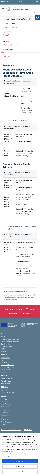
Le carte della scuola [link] (7, 367)
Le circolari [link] (4, 401)
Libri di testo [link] (5, 415)
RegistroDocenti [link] (6, 410)
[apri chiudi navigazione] (3, 9)
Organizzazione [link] (6, 369)
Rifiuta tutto (20, 472)
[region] (20, 454)
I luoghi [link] (3, 360)
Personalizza (20, 466)
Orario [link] (6, 35)
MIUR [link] (3, 337)
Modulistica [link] (4, 417)
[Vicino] (38, 434)
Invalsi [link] (3, 349)
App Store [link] (14, 313)
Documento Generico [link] (10, 45)
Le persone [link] (4, 362)
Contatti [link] (4, 424)
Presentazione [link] (5, 358)
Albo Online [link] (5, 406)
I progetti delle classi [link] (7, 392)
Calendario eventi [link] (6, 404)
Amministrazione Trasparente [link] (11, 430)
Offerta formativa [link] (6, 390)
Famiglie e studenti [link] (7, 381)
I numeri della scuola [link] (7, 365)
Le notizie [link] (4, 399)
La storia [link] (4, 372)
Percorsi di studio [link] (6, 383)
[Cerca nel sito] (35, 13)
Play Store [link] (28, 313)
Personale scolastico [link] (7, 378)
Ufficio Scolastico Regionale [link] (10, 339)
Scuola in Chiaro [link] (6, 344)
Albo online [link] (4, 419)
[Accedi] (37, 2)
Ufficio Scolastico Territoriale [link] (10, 341)
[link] (37, 17)
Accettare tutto (20, 461)
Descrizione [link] (6, 56)
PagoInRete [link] (5, 412)
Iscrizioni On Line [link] (6, 346)
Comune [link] (4, 351)
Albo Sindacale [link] (6, 422)
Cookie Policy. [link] (6, 456)
